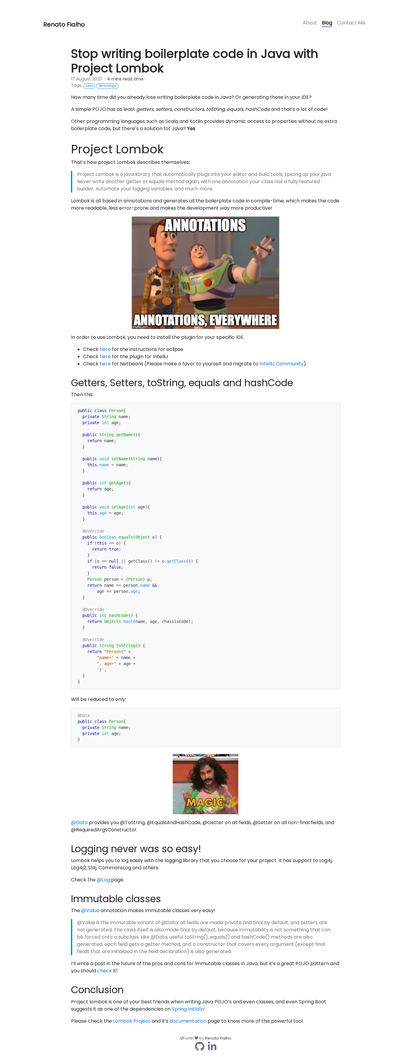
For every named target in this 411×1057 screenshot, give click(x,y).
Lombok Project (131, 1021)
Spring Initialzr (188, 1008)
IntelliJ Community (281, 363)
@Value (90, 910)
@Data (79, 822)
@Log (103, 879)
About (310, 22)
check (104, 970)
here (105, 349)
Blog (327, 22)
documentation (188, 1021)
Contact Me (351, 22)
